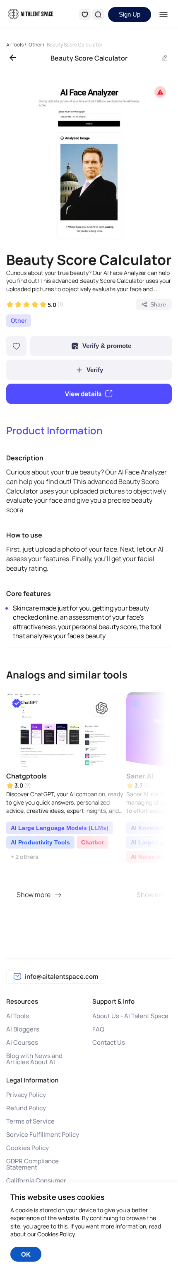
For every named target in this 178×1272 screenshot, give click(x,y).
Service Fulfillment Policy (42, 1134)
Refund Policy (26, 1108)
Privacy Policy (26, 1094)
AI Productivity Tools (40, 842)
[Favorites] (85, 14)
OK (26, 1254)
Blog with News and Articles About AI (34, 1058)
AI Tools (17, 1016)
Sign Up (129, 14)
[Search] (98, 14)
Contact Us (108, 1042)
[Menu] (163, 14)
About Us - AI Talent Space (130, 1016)
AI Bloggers (22, 1029)
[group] (89, 161)
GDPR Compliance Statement (32, 1164)
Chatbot (92, 842)
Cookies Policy (27, 1147)
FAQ (98, 1029)
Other (18, 320)
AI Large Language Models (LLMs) (59, 827)
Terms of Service (30, 1121)
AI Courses (22, 1042)
